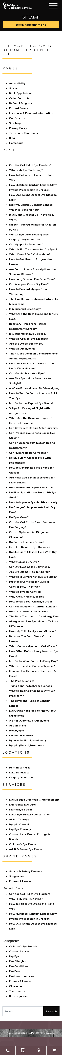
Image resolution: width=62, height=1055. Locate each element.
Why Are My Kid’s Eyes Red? (27, 596)
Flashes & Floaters (21, 735)
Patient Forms (18, 108)
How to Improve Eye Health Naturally (33, 502)
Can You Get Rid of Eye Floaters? (30, 165)
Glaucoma (15, 986)
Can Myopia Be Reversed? (26, 244)
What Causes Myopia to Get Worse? (33, 646)
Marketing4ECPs (25, 1032)
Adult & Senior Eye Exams (25, 849)
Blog (12, 138)
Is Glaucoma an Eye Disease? (27, 333)
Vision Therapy (19, 819)
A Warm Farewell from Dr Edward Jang (34, 388)
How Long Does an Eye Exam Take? (32, 279)
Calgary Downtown (21, 777)
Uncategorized (18, 996)
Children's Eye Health (23, 946)
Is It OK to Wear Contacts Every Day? (33, 661)
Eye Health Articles (21, 976)
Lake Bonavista (19, 772)
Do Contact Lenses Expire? (26, 542)
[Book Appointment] (23, 1050)
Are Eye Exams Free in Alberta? (29, 571)
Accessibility (17, 83)
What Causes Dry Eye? (24, 561)
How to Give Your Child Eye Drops (31, 601)
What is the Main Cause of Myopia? (32, 666)
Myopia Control (19, 824)
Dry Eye (14, 956)
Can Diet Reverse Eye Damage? (29, 547)
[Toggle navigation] (53, 5)
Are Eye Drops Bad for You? (27, 343)
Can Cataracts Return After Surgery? (33, 428)
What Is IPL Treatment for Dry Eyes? (33, 249)
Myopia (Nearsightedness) (26, 745)
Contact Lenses (19, 951)
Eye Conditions (18, 966)
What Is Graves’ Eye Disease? (28, 338)
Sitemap (14, 88)
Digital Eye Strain (20, 809)
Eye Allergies (17, 961)
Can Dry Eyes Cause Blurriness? (29, 566)
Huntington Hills (19, 767)
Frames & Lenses (20, 881)
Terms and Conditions (23, 133)
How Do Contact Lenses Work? (29, 611)
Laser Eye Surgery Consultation (29, 814)
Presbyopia (16, 730)
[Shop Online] (54, 1050)
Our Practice (17, 118)
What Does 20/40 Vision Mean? (29, 254)
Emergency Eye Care (22, 804)
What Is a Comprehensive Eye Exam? (33, 576)
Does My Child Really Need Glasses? (32, 631)
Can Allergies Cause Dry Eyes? (29, 284)
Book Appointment (31, 24)
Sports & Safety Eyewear (25, 871)
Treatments (17, 991)
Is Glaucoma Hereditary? (25, 308)
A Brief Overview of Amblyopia (29, 720)
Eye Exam (15, 971)
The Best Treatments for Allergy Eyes (34, 616)
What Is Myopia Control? (25, 591)
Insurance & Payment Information (31, 113)
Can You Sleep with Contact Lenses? (33, 606)
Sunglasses (16, 876)
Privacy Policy (18, 128)
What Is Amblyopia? (22, 348)
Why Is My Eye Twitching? (26, 170)
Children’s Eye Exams (23, 844)
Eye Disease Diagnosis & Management (34, 799)
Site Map (15, 123)
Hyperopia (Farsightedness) (27, 740)
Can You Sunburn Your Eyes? (27, 373)
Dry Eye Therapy (20, 829)
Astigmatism (17, 725)
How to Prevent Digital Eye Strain (31, 487)
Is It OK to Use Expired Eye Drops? (31, 403)
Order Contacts (19, 98)
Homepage (16, 143)
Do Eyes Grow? (19, 517)
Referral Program (20, 103)
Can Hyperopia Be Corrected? (28, 452)
